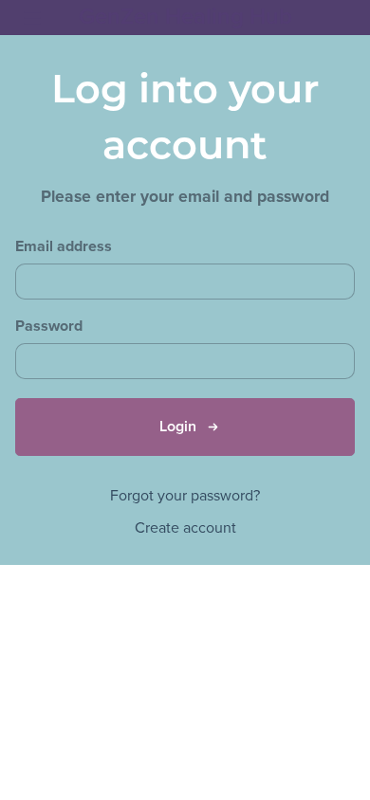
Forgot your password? (185, 495)
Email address (63, 247)
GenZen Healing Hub (185, 16)
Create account (185, 527)
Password (49, 327)
